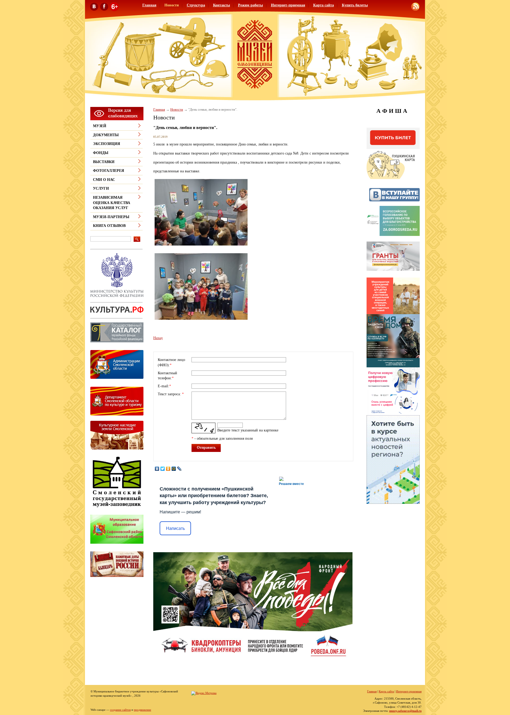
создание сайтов (120, 709)
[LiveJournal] (179, 468)
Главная (149, 5)
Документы (106, 135)
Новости (171, 5)
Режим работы (250, 5)
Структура (196, 5)
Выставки (103, 162)
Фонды (100, 153)
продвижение (142, 709)
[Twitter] (162, 468)
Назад (158, 338)
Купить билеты (355, 5)
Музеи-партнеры (111, 217)
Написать (175, 528)
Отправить (206, 448)
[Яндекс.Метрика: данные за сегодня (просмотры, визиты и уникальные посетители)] (203, 693)
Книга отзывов (109, 226)
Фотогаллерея (108, 171)
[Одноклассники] (168, 468)
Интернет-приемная (288, 5)
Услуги (101, 188)
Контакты (221, 5)
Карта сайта (323, 5)
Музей (99, 126)
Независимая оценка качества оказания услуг (111, 203)
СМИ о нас (104, 180)
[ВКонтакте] (157, 468)
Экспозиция (106, 144)
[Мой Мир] (174, 468)
